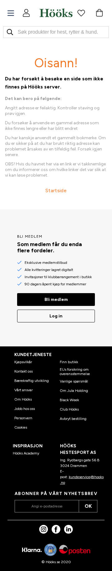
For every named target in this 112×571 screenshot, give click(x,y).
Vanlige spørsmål (74, 381)
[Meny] (11, 13)
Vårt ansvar (23, 390)
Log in (56, 316)
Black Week (69, 400)
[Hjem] (56, 12)
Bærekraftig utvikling (31, 380)
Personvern (23, 418)
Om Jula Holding (74, 390)
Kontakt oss (23, 371)
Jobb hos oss (24, 409)
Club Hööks (69, 409)
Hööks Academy (26, 453)
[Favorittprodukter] (81, 13)
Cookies (20, 427)
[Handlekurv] (99, 13)
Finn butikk (69, 362)
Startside (56, 190)
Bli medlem (56, 299)
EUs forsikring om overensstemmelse (75, 371)
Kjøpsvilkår (23, 362)
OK (88, 506)
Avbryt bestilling (73, 418)
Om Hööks (23, 399)
